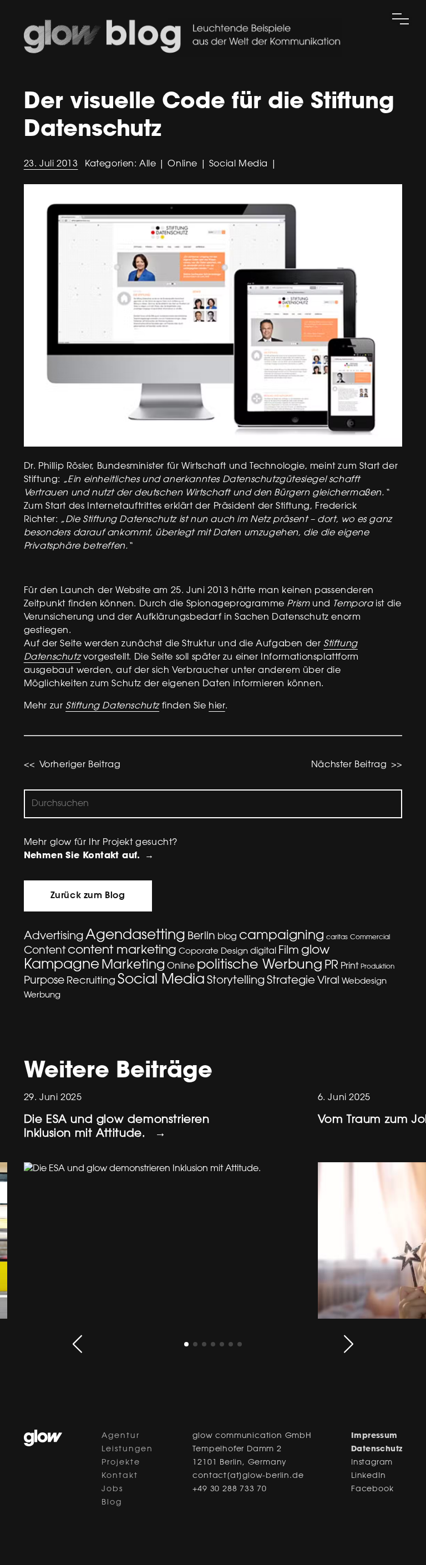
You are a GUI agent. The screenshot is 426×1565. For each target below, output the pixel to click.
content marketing (122, 951)
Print (349, 966)
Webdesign (364, 982)
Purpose (44, 981)
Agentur (121, 1436)
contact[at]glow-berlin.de (247, 1476)
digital (263, 951)
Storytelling (236, 980)
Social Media (161, 980)
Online (181, 966)
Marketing (133, 965)
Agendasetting (135, 936)
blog (227, 937)
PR (331, 965)
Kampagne (61, 965)
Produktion (377, 967)
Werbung (42, 995)
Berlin (201, 936)
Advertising (53, 936)
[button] (77, 1344)
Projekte (121, 1463)
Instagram (372, 1463)
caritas (337, 937)
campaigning (281, 936)
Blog (112, 1503)
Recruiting (91, 981)
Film (288, 950)
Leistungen (127, 1449)
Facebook (372, 1489)
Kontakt (120, 1476)
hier (217, 706)
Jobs (112, 1489)
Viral (328, 981)
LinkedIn (368, 1476)
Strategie (291, 980)
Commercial (370, 937)
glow (315, 950)
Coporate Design (213, 952)
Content (44, 951)
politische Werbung (259, 965)
